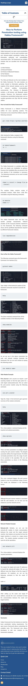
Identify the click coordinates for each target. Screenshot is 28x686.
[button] (26, 3)
